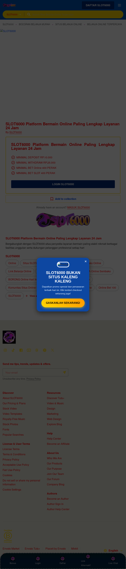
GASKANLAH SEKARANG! (63, 302)
